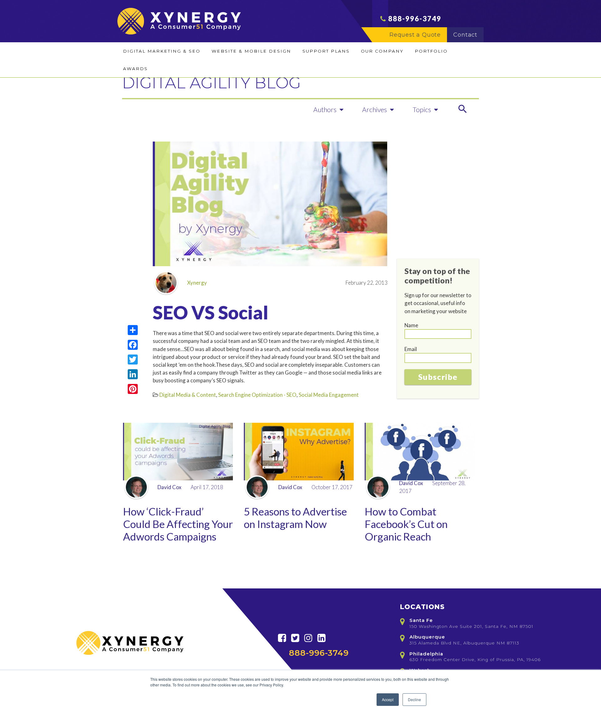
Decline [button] (414, 699)
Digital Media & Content (187, 394)
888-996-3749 (414, 18)
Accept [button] (387, 699)
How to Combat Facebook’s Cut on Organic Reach (406, 524)
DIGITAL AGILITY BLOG (211, 82)
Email (410, 349)
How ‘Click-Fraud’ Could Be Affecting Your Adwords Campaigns (178, 524)
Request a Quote (415, 34)
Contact (465, 34)
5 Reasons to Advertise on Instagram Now (295, 517)
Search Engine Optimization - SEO (257, 394)
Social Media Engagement (329, 394)
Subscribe (437, 376)
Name (411, 325)
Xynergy (197, 282)
